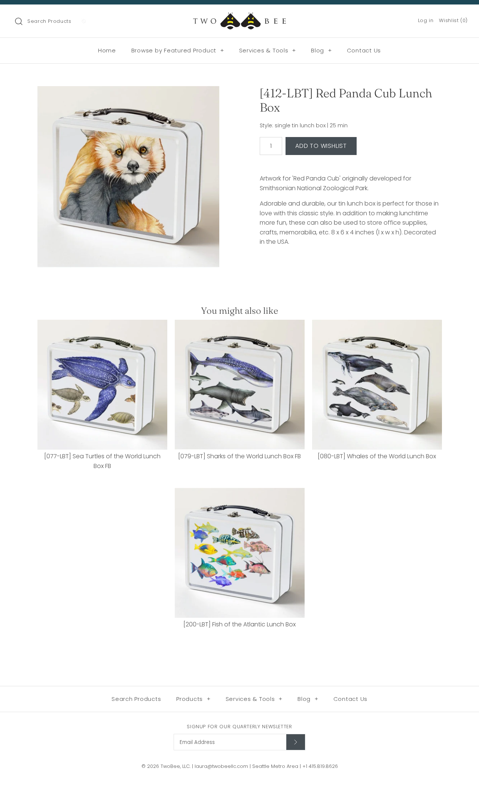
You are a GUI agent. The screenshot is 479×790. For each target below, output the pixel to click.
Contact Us (364, 50)
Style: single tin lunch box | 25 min (304, 125)
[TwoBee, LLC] (239, 16)
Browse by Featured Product (177, 50)
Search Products (49, 21)
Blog (321, 50)
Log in (426, 20)
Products (193, 699)
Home (107, 50)
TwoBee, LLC (175, 766)
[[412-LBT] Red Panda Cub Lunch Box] (128, 177)
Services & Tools (267, 50)
